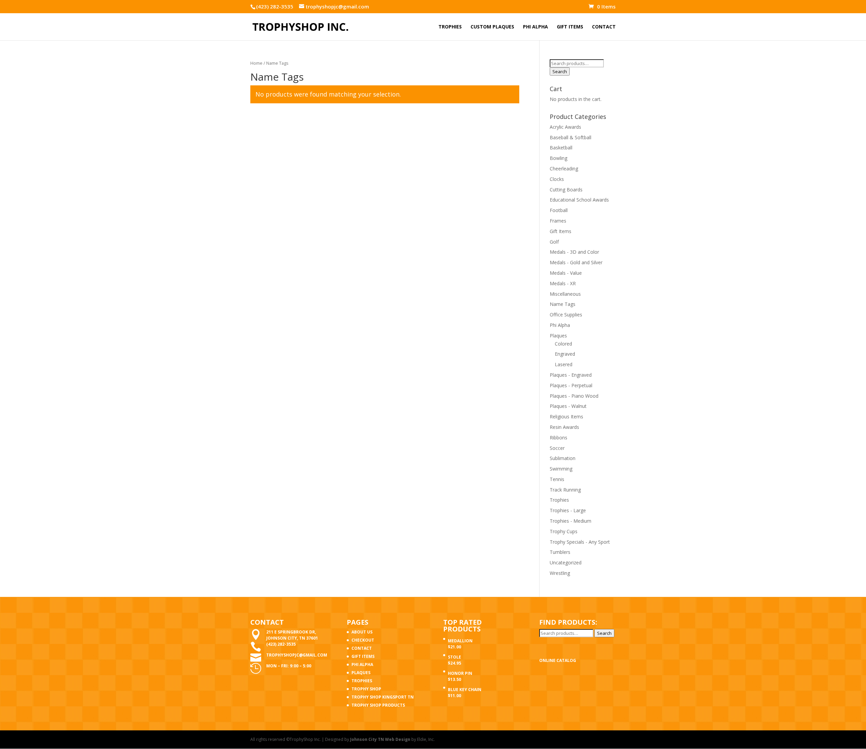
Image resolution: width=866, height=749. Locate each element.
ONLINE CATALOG (557, 660)
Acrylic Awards (565, 127)
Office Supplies (566, 314)
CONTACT (604, 27)
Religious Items (566, 416)
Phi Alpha (560, 325)
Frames (558, 220)
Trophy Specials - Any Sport (580, 542)
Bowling (558, 158)
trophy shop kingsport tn (382, 697)
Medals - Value (566, 273)
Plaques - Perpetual (571, 385)
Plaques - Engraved (571, 375)
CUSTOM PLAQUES (492, 27)
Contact (361, 648)
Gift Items (560, 231)
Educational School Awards (579, 199)
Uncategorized (566, 562)
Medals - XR (563, 283)
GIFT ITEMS (570, 27)
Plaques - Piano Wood (574, 396)
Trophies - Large (568, 510)
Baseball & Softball (570, 137)
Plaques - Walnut (568, 406)
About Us (361, 632)
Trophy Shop (366, 689)
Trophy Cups (563, 531)
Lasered (563, 364)
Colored (563, 343)
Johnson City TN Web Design (380, 739)
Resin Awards (564, 427)
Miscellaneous (565, 294)
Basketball (561, 147)
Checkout (362, 640)
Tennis (557, 479)
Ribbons (558, 437)
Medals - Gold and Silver (576, 262)
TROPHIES (450, 27)
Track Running (565, 489)
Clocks (557, 179)
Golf (554, 241)
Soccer (557, 448)
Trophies (559, 500)
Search (559, 71)
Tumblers (560, 552)
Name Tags (562, 304)
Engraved (565, 354)
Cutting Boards (566, 189)
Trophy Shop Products (378, 705)
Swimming (561, 468)
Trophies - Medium (570, 521)
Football (559, 210)
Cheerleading (564, 168)
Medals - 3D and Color (574, 252)
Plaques (558, 335)
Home (256, 63)
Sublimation (562, 458)
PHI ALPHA (535, 27)
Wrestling (560, 573)
